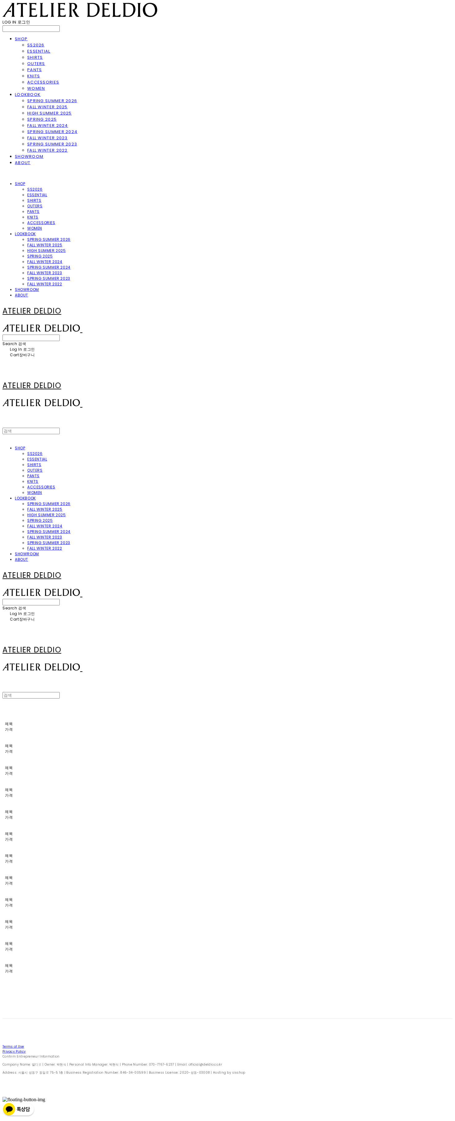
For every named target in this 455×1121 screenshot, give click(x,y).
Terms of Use (13, 1046)
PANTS (34, 70)
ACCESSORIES (43, 82)
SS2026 (36, 45)
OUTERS (36, 64)
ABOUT (23, 163)
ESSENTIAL (38, 51)
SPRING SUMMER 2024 (52, 132)
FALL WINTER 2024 (47, 125)
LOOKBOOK (28, 94)
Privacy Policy (14, 1051)
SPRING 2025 (42, 119)
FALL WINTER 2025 (47, 107)
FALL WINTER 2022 (47, 150)
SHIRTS (35, 57)
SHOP (21, 39)
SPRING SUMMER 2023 (52, 144)
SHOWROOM (29, 156)
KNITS (33, 76)
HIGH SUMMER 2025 (49, 113)
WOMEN (36, 88)
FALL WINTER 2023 (47, 138)
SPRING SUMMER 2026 (52, 101)
